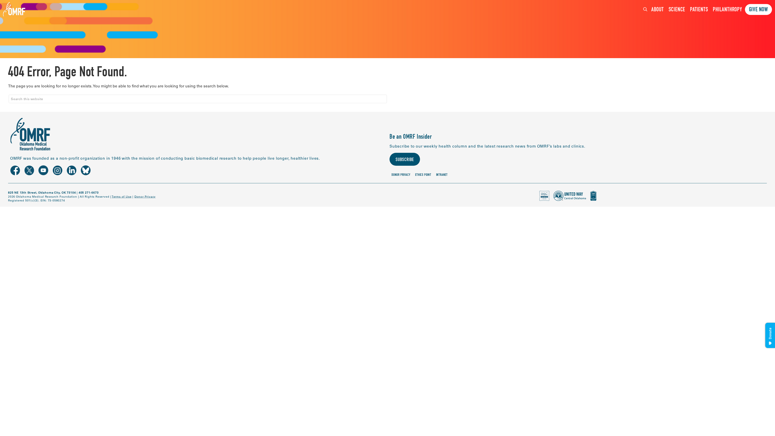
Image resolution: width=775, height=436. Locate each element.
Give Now (758, 10)
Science (677, 10)
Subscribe (405, 160)
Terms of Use (122, 196)
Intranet (442, 175)
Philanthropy (727, 10)
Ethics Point (423, 175)
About (657, 10)
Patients (699, 10)
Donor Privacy (401, 175)
